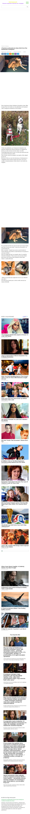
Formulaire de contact (9, 800)
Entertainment (13, 2)
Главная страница (5, 46)
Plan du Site (15, 799)
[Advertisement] (15, 26)
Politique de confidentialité (6, 799)
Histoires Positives (17, 51)
